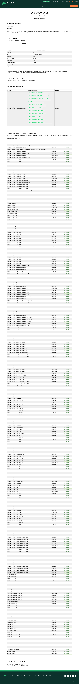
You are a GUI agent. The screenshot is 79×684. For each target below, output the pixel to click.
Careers (13, 675)
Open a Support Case (8, 681)
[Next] (43, 18)
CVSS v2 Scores (10, 47)
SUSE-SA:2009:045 (12, 80)
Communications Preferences (37, 675)
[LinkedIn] (73, 676)
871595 (30, 72)
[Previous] (36, 18)
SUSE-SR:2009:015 (12, 81)
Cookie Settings (62, 681)
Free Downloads (74, 6)
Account (63, 1)
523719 (17, 72)
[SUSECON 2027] (46, 1)
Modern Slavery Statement (23, 675)
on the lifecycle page (16, 138)
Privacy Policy (69, 681)
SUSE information (12, 38)
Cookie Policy (74, 681)
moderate (24, 43)
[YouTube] (65, 676)
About (30, 675)
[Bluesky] (75, 676)
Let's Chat (50, 675)
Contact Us (66, 6)
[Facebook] (68, 676)
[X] (70, 676)
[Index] (40, 18)
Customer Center (55, 1)
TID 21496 (58, 71)
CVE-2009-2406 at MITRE (12, 26)
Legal (17, 675)
